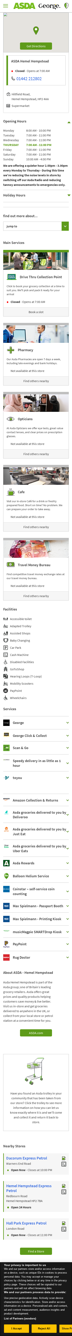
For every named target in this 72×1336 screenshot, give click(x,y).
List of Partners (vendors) (20, 1318)
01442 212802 (29, 78)
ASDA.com (36, 1033)
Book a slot (36, 312)
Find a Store (36, 1251)
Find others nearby (36, 381)
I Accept (16, 1328)
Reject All (44, 1328)
